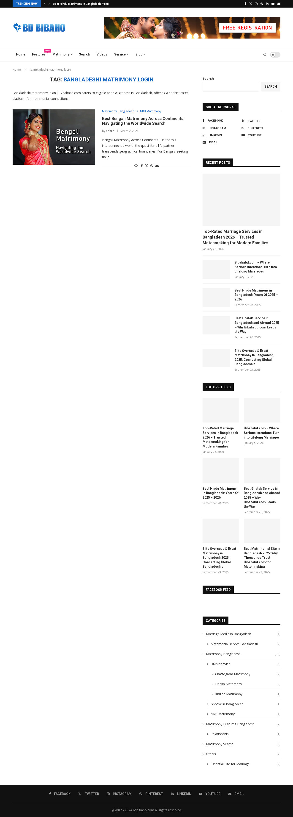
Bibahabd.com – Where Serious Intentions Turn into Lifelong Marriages (256, 267)
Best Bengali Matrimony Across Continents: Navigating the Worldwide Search (143, 121)
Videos (102, 54)
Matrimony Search (243, 744)
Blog (139, 54)
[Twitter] (250, 3)
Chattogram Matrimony (247, 674)
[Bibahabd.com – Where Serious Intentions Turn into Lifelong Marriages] (216, 269)
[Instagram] (256, 3)
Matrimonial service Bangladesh (245, 644)
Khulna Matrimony (247, 694)
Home (20, 54)
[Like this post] (136, 166)
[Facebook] (245, 3)
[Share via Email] (157, 166)
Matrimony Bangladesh (243, 654)
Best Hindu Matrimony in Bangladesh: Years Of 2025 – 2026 (256, 295)
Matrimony (60, 54)
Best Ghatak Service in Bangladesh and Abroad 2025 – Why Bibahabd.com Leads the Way (257, 324)
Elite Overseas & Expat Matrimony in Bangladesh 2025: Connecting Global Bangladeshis (254, 357)
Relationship (245, 734)
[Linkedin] (267, 3)
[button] (44, 3)
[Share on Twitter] (146, 166)
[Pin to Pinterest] (151, 166)
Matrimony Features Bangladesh (243, 724)
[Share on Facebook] (142, 166)
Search (84, 54)
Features (40, 53)
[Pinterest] (261, 3)
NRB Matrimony (245, 714)
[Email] (278, 3)
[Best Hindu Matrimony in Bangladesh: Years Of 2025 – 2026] (216, 297)
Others (243, 754)
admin (110, 131)
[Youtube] (272, 3)
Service (120, 54)
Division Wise (245, 664)
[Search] (265, 54)
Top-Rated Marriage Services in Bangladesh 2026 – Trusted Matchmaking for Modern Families (235, 237)
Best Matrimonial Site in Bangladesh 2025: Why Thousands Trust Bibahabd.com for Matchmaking (262, 557)
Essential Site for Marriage (245, 764)
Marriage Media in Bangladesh (243, 634)
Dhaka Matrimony (247, 684)
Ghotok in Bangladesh (245, 704)
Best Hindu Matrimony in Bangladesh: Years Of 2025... (88, 4)
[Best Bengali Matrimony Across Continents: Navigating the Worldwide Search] (54, 136)
